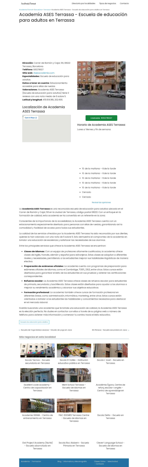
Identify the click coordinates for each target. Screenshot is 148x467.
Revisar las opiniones (101, 202)
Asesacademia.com (44, 72)
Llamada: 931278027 (101, 118)
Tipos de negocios (107, 3)
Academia (25, 461)
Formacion (36, 461)
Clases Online (99, 461)
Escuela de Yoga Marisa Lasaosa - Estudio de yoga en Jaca (46, 330)
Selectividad (113, 461)
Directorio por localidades (83, 3)
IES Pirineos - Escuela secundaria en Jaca (109, 330)
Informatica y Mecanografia (75, 461)
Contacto (124, 3)
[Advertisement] (74, 40)
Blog (59, 461)
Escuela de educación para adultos (34, 322)
